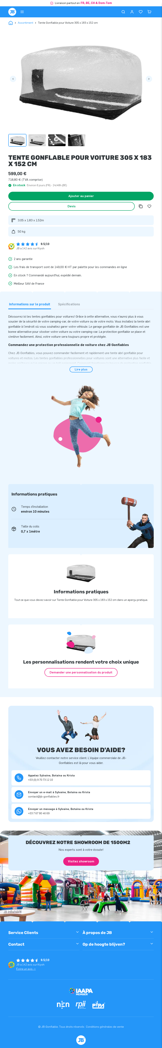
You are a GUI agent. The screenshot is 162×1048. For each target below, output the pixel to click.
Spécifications (69, 304)
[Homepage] (12, 12)
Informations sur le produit (29, 304)
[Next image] (149, 79)
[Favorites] (140, 11)
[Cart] (149, 11)
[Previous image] (13, 79)
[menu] (22, 11)
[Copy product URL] (140, 206)
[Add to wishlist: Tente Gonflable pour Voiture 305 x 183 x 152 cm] (149, 206)
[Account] (132, 11)
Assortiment (25, 22)
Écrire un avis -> (26, 969)
